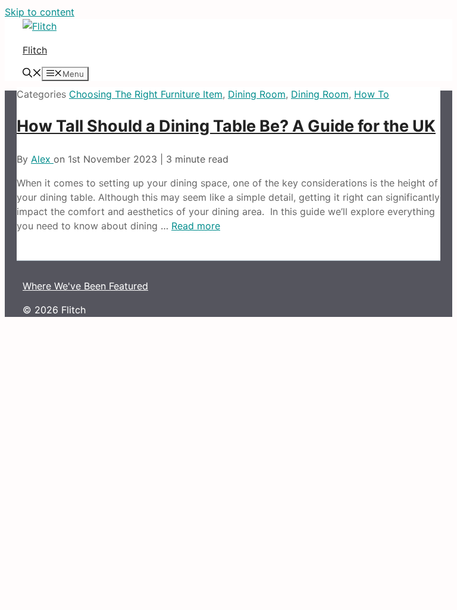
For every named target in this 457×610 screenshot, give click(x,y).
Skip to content (39, 12)
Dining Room (257, 94)
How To (371, 94)
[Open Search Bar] (32, 74)
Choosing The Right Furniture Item (146, 94)
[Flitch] (40, 26)
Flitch (35, 50)
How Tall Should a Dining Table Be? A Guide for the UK (226, 126)
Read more (195, 226)
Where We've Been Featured (85, 286)
